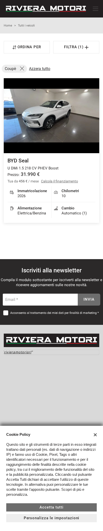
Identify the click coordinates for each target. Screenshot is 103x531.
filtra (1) (74, 47)
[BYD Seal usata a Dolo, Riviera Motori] (51, 115)
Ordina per (29, 47)
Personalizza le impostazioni (52, 518)
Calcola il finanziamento (59, 181)
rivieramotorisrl (17, 352)
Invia (89, 299)
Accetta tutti (51, 507)
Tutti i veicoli (26, 25)
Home (8, 25)
